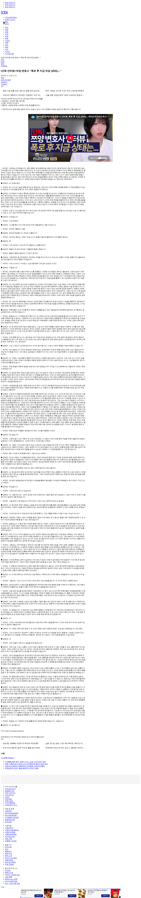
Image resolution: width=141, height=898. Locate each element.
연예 (6, 43)
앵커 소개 (8, 856)
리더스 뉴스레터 (11, 858)
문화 (6, 38)
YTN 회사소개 (10, 789)
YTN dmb (8, 799)
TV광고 (8, 870)
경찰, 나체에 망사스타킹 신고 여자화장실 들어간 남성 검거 (26, 764)
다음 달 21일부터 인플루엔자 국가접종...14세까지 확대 (25, 766)
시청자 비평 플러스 (12, 830)
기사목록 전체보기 (7, 758)
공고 (6, 849)
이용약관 (8, 811)
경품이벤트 (9, 860)
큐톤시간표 (9, 873)
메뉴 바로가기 (10, 3)
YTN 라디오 (9, 795)
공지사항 (8, 847)
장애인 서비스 (10, 20)
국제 (6, 36)
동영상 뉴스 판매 (11, 879)
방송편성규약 (10, 820)
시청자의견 (9, 828)
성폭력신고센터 (11, 841)
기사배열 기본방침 (12, 817)
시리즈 (7, 51)
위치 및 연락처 (10, 862)
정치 (6, 27)
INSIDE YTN (9, 791)
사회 (6, 32)
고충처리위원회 (11, 834)
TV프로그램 (9, 54)
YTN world (9, 801)
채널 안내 (8, 853)
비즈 (6, 45)
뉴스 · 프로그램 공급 (12, 883)
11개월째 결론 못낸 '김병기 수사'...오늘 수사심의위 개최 (25, 762)
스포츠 (7, 41)
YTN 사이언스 (10, 793)
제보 (6, 22)
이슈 (6, 49)
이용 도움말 (9, 864)
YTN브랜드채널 (11, 17)
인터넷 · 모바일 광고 (12, 875)
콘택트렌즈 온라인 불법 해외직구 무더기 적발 (21, 768)
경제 (6, 30)
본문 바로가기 (10, 5)
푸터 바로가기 (10, 7)
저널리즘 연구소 (11, 805)
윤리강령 (8, 822)
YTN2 (7, 797)
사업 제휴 (8, 877)
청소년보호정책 (11, 815)
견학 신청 (8, 839)
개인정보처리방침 (11, 813)
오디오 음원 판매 (11, 881)
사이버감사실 (10, 837)
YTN (4, 12)
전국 (6, 34)
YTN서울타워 (10, 803)
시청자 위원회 (10, 832)
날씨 (6, 47)
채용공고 (8, 851)
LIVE (7, 24)
